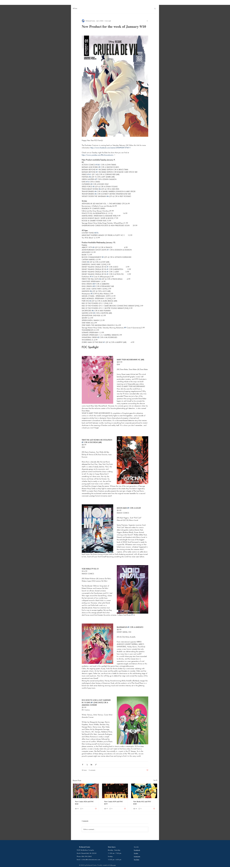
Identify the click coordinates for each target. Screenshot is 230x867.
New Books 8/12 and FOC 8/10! (142, 802)
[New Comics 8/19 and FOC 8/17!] (115, 791)
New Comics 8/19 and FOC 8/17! (113, 802)
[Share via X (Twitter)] (87, 764)
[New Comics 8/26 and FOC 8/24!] (86, 791)
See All (155, 780)
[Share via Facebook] (82, 764)
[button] (155, 8)
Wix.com (113, 865)
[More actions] (147, 21)
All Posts (75, 8)
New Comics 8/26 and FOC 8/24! (84, 802)
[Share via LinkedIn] (91, 764)
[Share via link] (96, 764)
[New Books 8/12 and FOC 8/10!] (144, 791)
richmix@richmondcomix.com (90, 859)
